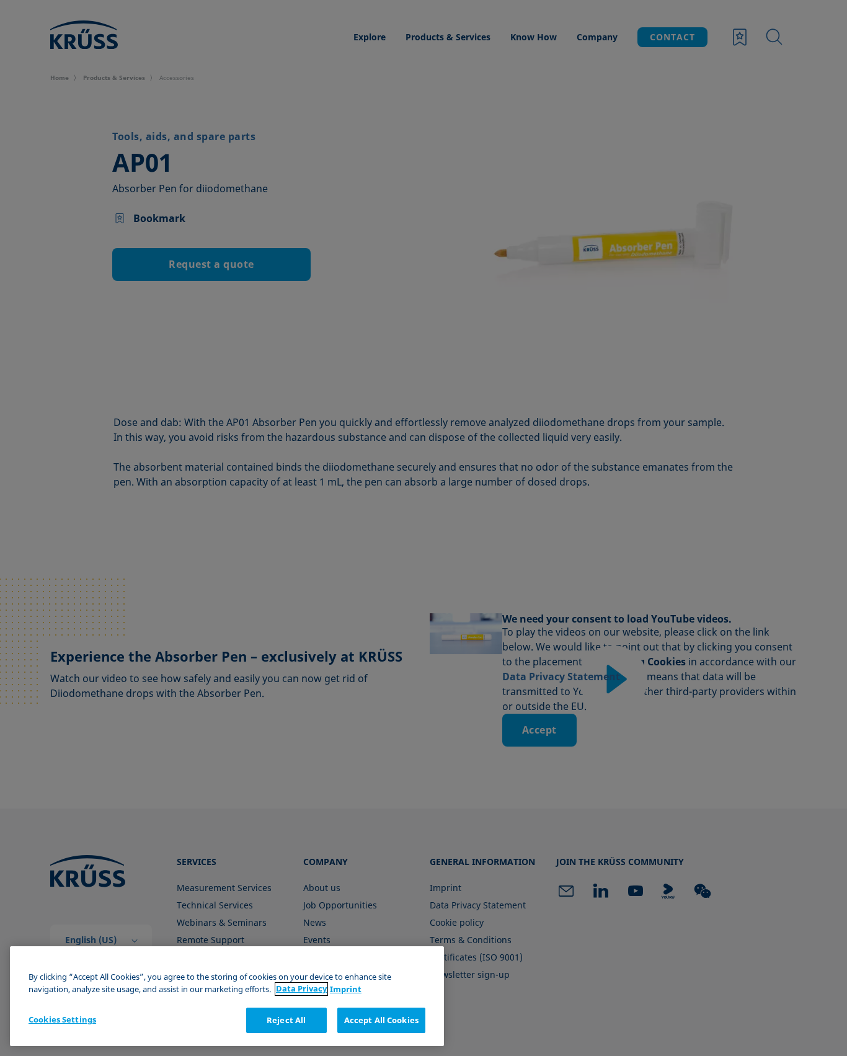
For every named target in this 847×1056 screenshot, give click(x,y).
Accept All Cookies (381, 1020)
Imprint (345, 989)
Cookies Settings (62, 1019)
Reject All (286, 1020)
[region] (227, 996)
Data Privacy (301, 989)
